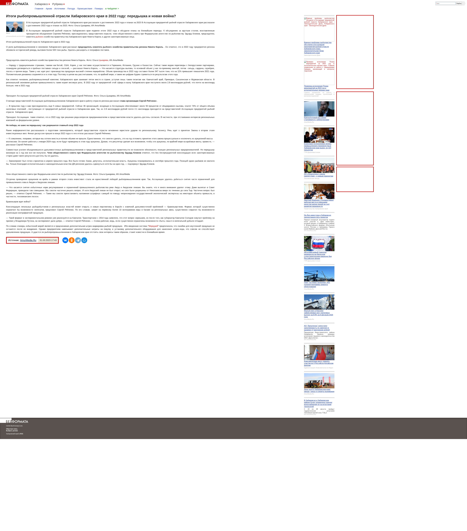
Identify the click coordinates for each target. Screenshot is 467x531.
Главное (39, 8)
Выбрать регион (12, 431)
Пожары (99, 8)
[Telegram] (78, 240)
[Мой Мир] (84, 240)
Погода (71, 8)
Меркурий (153, 226)
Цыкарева (103, 60)
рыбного (39, 37)
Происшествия (84, 8)
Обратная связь (12, 429)
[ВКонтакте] (65, 240)
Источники (59, 8)
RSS (21, 434)
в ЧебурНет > (112, 8)
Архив (49, 8)
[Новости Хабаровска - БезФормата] (14, 3)
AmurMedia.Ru (28, 240)
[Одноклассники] (72, 240)
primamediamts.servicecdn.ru (16, 36)
